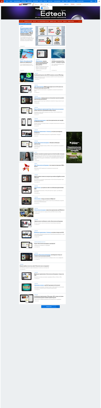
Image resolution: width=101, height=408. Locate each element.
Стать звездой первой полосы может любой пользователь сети (26, 65)
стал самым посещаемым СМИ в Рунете (49, 166)
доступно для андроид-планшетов (48, 132)
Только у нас (59, 21)
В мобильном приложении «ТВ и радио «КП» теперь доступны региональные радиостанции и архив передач (48, 297)
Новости (34, 21)
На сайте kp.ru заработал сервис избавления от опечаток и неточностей (34, 267)
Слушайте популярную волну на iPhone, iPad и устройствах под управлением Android (49, 146)
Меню (2, 1)
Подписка (78, 4)
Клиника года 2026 (53, 21)
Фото (7, 1)
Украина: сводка (71, 21)
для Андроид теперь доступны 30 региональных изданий (48, 255)
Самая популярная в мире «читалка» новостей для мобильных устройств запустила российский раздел (49, 201)
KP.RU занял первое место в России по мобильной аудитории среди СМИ (48, 87)
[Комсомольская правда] (25, 4)
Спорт (67, 1)
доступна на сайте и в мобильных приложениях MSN (49, 188)
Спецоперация (17, 1)
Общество (29, 1)
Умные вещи (22, 59)
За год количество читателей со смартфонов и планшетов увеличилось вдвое (48, 90)
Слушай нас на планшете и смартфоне (42, 245)
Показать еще (48, 306)
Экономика (35, 1)
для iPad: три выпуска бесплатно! (47, 285)
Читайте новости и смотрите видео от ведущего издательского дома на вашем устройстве (49, 124)
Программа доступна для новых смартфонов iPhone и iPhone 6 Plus (48, 277)
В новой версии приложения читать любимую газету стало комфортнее (48, 257)
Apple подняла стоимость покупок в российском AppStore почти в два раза (49, 177)
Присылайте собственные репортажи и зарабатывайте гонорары (47, 134)
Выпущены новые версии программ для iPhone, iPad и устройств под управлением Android (48, 113)
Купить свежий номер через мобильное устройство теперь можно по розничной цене (42, 67)
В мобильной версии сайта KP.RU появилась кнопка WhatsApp (48, 75)
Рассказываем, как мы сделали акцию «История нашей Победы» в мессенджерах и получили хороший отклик (27, 38)
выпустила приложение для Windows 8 (49, 210)
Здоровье (50, 1)
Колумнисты (72, 1)
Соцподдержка (57, 1)
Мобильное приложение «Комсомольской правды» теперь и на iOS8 (49, 274)
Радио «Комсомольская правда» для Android (44, 243)
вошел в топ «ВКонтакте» (26, 62)
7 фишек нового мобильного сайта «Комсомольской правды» (48, 221)
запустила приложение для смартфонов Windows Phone (49, 121)
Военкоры (65, 21)
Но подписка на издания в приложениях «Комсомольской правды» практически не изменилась (49, 180)
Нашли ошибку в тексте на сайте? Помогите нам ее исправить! (34, 266)
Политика (23, 1)
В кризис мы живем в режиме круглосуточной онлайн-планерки (49, 154)
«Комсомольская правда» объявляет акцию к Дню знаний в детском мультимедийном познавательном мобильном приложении (49, 287)
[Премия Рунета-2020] (35, 4)
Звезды (45, 1)
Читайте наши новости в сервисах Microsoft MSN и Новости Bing (47, 211)
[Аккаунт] (99, 1)
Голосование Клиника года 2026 (43, 21)
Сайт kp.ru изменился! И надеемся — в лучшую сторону (58, 62)
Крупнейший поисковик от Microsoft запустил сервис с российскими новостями (48, 191)
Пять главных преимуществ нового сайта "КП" (58, 65)
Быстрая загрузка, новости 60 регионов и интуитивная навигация (47, 223)
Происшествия (80, 1)
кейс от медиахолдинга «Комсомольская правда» (26, 32)
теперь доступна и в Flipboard (44, 198)
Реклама (72, 4)
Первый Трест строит (28, 21)
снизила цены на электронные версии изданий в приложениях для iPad (42, 63)
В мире (40, 1)
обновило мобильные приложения (47, 143)
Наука (63, 1)
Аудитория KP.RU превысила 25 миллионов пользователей (46, 168)
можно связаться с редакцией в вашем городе (49, 110)
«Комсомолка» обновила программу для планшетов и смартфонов (47, 299)
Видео (11, 1)
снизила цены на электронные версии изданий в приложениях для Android (49, 98)
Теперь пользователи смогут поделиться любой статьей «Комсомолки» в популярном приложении (49, 77)
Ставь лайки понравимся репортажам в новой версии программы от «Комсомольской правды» (49, 235)
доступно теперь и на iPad (49, 232)
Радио (67, 4)
